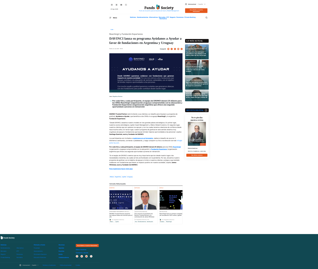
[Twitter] (126, 5)
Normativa (163, 19)
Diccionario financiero (40, 254)
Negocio (173, 17)
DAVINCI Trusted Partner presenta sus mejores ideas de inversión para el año (120, 215)
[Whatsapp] (182, 49)
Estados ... (162, 221)
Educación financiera (40, 257)
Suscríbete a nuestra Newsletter (196, 10)
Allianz (112, 177)
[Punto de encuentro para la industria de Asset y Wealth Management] (159, 8)
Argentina (118, 177)
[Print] (178, 49)
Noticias (3, 245)
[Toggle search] (206, 17)
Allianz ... (112, 221)
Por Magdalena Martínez (118, 219)
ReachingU (169, 221)
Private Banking (190, 17)
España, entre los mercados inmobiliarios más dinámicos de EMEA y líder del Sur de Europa (196, 53)
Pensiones (180, 17)
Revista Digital (195, 110)
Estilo (61, 254)
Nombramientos (142, 17)
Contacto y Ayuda (82, 253)
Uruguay (130, 177)
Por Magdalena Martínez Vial (141, 219)
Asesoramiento (38, 251)
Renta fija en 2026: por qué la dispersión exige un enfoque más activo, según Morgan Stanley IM (196, 95)
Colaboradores (64, 257)
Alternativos (153, 17)
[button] (196, 4)
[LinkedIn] (112, 5)
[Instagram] (116, 5)
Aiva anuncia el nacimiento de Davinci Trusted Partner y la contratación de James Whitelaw (144, 215)
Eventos (61, 251)
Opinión (61, 248)
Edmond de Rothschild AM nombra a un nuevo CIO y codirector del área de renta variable (195, 68)
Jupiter (124, 177)
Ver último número (197, 155)
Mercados (162, 17)
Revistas (62, 245)
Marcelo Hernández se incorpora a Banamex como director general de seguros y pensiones (197, 83)
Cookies (78, 265)
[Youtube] (121, 5)
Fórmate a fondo (39, 245)
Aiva (136, 221)
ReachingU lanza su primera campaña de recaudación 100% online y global (171, 214)
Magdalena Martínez (117, 96)
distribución (150, 221)
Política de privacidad (65, 265)
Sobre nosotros (81, 249)
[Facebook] (172, 49)
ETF (167, 17)
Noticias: (133, 17)
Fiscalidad (37, 248)
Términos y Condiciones (49, 265)
